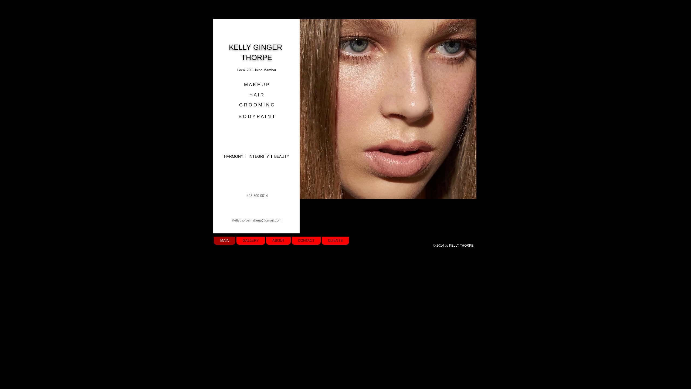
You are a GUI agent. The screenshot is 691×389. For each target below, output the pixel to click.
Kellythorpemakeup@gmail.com (257, 220)
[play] (463, 194)
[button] (388, 109)
